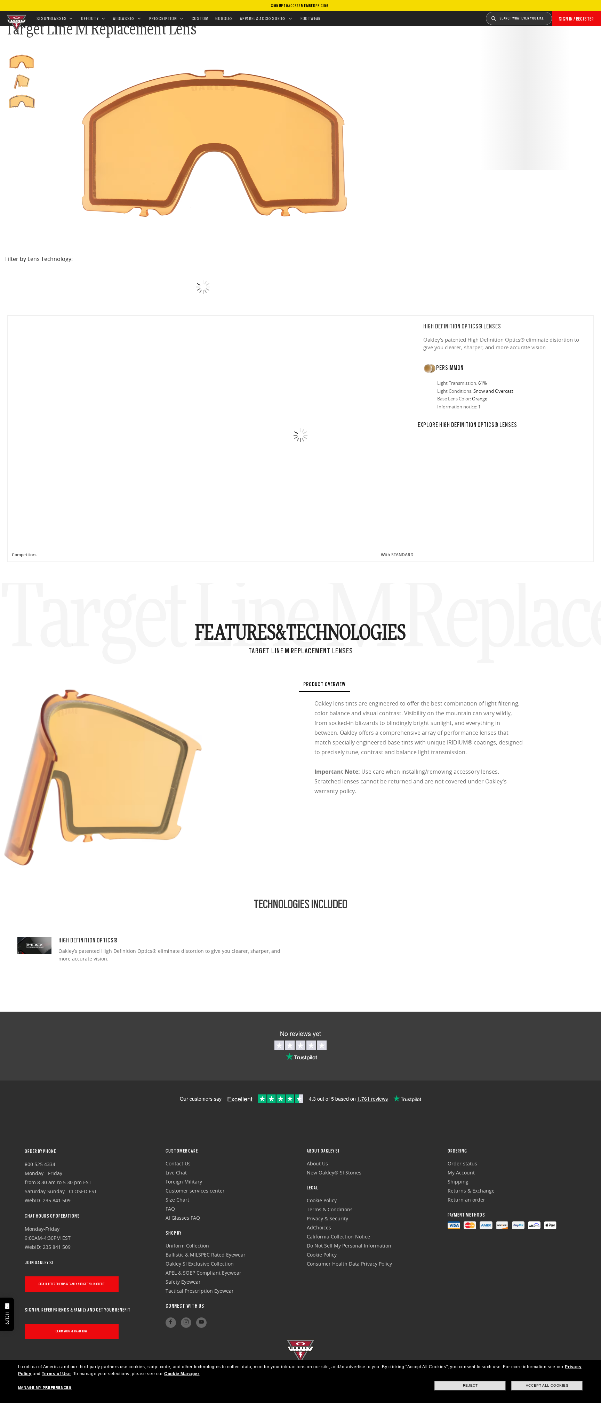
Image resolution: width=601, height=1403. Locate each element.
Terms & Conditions (330, 1209)
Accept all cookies (547, 1385)
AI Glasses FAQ (183, 1217)
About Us (317, 1163)
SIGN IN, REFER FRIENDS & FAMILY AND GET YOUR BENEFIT (72, 1284)
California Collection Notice (338, 1236)
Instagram (186, 1322)
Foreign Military (184, 1181)
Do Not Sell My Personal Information (349, 1245)
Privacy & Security (327, 1218)
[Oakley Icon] (15, 18)
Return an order (466, 1199)
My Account (461, 1172)
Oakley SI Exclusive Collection (200, 1263)
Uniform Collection (187, 1245)
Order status (462, 1163)
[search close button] (557, 16)
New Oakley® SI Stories (334, 1172)
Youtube (201, 1322)
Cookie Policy (322, 1200)
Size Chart (177, 1199)
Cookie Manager (181, 1373)
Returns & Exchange (471, 1190)
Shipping (458, 1181)
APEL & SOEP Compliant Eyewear (203, 1272)
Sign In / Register (576, 19)
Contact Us (178, 1163)
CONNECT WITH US (185, 1306)
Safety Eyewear (183, 1281)
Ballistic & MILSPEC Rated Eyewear (206, 1254)
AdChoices (319, 1227)
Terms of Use (56, 1373)
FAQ (170, 1208)
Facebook (171, 1322)
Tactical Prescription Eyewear (200, 1291)
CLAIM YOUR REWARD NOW (71, 1331)
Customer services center (195, 1190)
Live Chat (176, 1172)
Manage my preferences (45, 1387)
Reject (470, 1385)
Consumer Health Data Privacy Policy (349, 1263)
